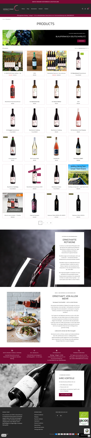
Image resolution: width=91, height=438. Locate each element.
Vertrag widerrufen (38, 429)
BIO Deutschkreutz (78, 73)
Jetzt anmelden (65, 394)
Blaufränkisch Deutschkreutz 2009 (34, 187)
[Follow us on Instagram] (61, 415)
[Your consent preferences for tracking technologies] (89, 436)
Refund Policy (37, 425)
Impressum (36, 421)
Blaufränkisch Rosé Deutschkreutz (12, 101)
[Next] (50, 223)
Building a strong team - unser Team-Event (78, 187)
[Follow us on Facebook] (57, 415)
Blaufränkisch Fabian (56, 187)
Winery (23, 8)
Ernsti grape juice (13, 158)
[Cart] (88, 8)
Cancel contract (84, 435)
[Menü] (89, 429)
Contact (46, 8)
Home (3, 19)
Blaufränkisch (78, 158)
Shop (28, 8)
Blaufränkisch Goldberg (34, 130)
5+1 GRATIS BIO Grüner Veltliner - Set (12, 73)
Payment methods (38, 419)
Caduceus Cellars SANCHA (78, 215)
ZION (34, 73)
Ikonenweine (34, 8)
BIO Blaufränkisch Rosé (78, 130)
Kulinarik (41, 8)
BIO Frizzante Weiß (34, 158)
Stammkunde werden (39, 427)
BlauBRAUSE (56, 158)
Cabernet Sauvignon (34, 215)
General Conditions (38, 414)
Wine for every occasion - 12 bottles (13, 215)
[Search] (82, 8)
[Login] (85, 8)
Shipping (36, 416)
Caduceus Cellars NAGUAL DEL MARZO (56, 215)
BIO (34, 101)
